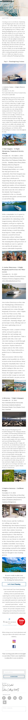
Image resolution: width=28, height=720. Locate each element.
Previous (4, 683)
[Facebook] (4, 698)
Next (3, 688)
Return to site (7, 1)
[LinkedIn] (15, 698)
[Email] (20, 698)
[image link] (14, 641)
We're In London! (8, 685)
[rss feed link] (4, 702)
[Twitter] (9, 698)
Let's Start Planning (14, 584)
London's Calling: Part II (10, 690)
